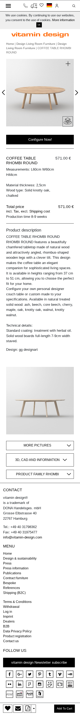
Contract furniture (15, 578)
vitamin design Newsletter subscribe (39, 662)
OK (39, 25)
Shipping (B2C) (14, 593)
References (11, 588)
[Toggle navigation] (8, 6)
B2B (6, 626)
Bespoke (9, 583)
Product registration (17, 636)
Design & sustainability (20, 558)
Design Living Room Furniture (35, 43)
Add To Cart (64, 708)
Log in (7, 611)
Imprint (8, 616)
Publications (12, 573)
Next (75, 93)
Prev (4, 91)
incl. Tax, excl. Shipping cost (28, 211)
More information (63, 20)
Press (7, 563)
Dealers (9, 621)
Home (10, 43)
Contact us (11, 641)
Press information (16, 568)
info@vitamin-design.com (22, 537)
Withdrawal (11, 606)
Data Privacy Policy (17, 631)
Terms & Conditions (17, 602)
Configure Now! (40, 140)
